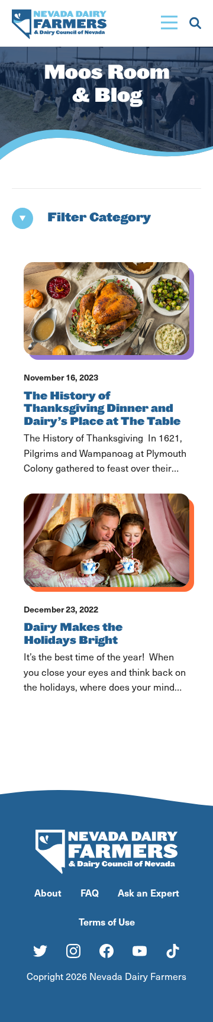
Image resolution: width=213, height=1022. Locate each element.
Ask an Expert (148, 892)
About (48, 892)
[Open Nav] (169, 23)
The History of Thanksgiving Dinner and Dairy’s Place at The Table (102, 408)
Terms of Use (107, 921)
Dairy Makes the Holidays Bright (73, 634)
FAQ (89, 892)
